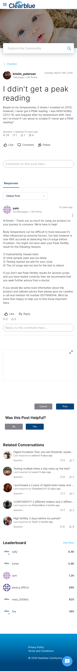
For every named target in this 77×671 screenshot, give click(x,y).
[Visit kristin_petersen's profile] (7, 75)
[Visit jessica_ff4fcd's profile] (6, 587)
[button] (6, 135)
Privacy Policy (36, 647)
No (13, 426)
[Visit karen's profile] (6, 563)
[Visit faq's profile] (6, 611)
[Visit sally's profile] (6, 551)
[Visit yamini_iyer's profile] (7, 504)
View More (68, 542)
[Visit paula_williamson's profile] (7, 487)
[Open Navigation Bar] (6, 4)
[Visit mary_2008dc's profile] (6, 599)
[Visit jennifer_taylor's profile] (7, 471)
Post (65, 406)
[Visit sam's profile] (7, 210)
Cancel (43, 406)
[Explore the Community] (69, 48)
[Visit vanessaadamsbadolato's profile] (7, 520)
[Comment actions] (72, 215)
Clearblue (12, 63)
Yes (35, 426)
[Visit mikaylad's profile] (7, 454)
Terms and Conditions (41, 650)
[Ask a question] (67, 661)
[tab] (11, 183)
